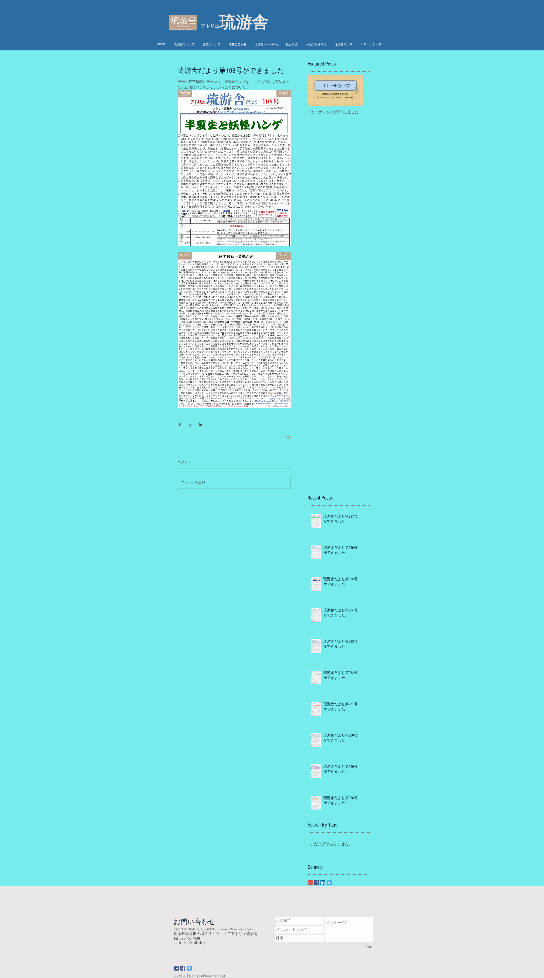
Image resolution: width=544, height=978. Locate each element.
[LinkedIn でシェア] (200, 425)
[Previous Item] (315, 90)
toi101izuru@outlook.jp (189, 943)
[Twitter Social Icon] (329, 882)
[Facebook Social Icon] (316, 882)
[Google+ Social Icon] (310, 882)
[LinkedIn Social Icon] (322, 882)
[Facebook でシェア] (180, 425)
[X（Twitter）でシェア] (190, 425)
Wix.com (222, 976)
